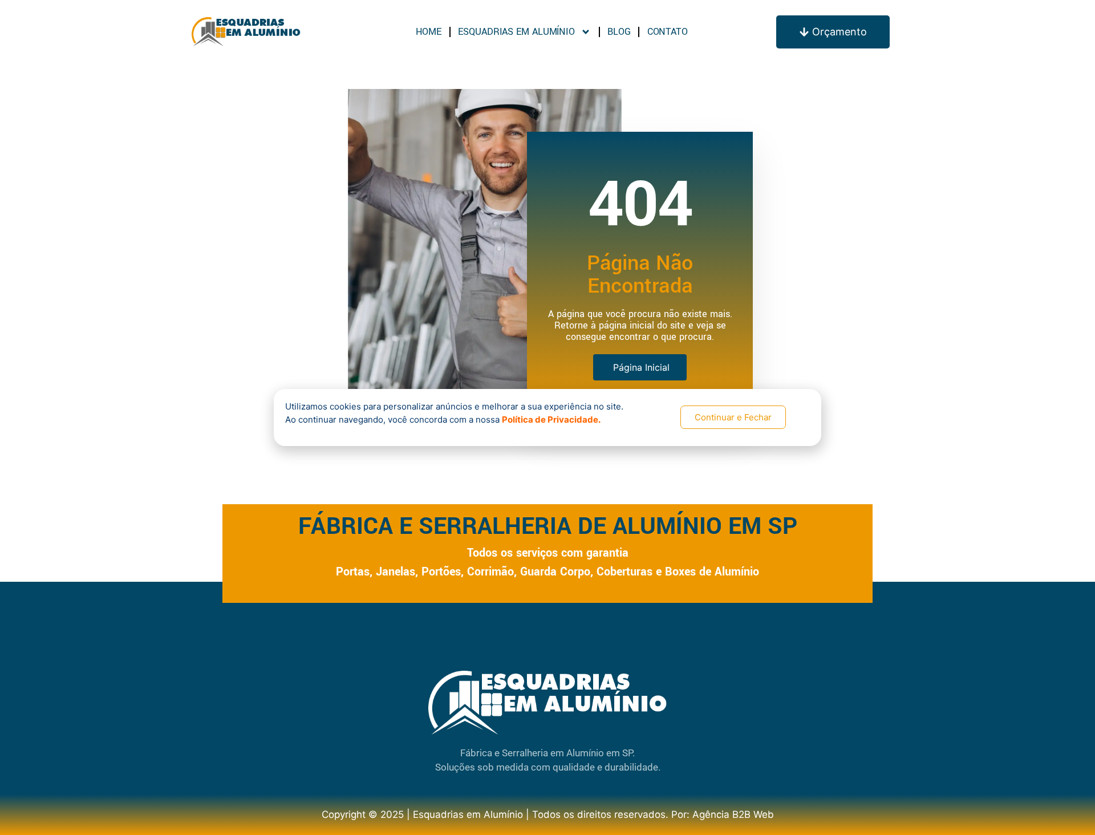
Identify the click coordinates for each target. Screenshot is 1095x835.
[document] (547, 417)
